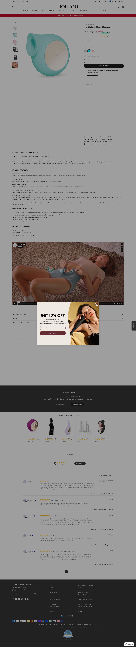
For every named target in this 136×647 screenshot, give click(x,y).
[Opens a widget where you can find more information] (129, 644)
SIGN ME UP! (52, 333)
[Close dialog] (96, 304)
